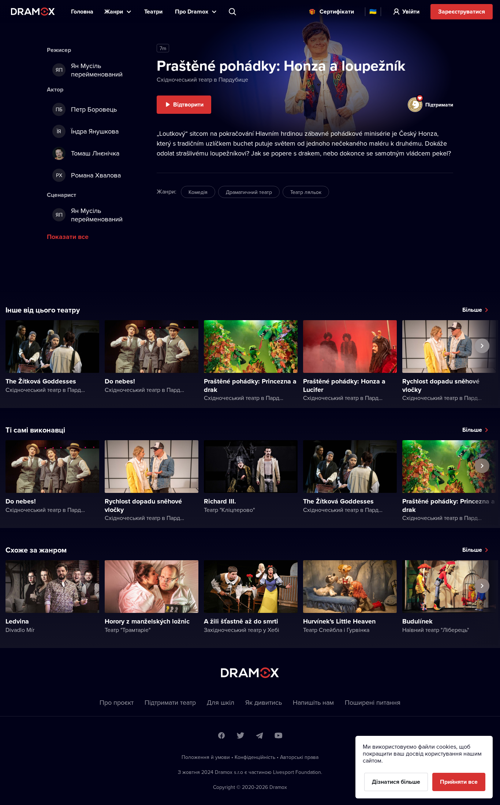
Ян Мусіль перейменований (89, 70)
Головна (82, 11)
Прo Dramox (191, 11)
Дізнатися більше (396, 782)
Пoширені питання (372, 702)
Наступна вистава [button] (482, 362)
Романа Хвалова (88, 175)
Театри (154, 11)
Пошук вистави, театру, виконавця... (233, 11)
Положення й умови (206, 757)
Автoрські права (299, 757)
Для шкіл (220, 702)
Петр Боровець (86, 109)
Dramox (33, 11)
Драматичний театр (249, 192)
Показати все (68, 237)
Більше (472, 310)
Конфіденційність (255, 757)
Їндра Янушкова (88, 131)
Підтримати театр (170, 702)
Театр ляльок (305, 192)
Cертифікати (337, 11)
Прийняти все (459, 782)
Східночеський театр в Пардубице (202, 79)
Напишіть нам (313, 702)
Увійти (410, 11)
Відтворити (188, 104)
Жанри (113, 11)
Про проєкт (117, 702)
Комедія (198, 192)
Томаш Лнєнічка (95, 153)
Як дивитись (263, 702)
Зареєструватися (461, 11)
